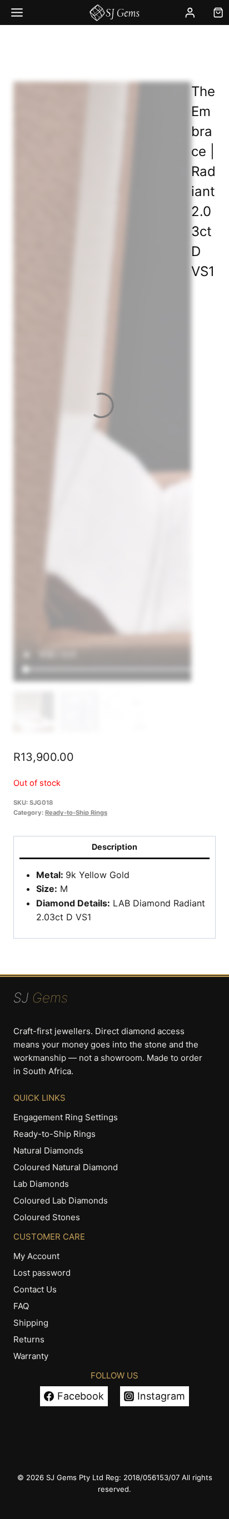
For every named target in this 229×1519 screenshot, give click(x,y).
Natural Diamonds (48, 1150)
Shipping (30, 1322)
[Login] (190, 12)
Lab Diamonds (41, 1184)
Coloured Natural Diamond (65, 1167)
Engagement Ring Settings (65, 1117)
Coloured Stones (46, 1217)
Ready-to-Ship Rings (76, 812)
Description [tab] (114, 846)
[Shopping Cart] (218, 12)
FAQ (21, 1306)
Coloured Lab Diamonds (60, 1200)
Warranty (30, 1356)
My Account (36, 1256)
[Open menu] (17, 12)
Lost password (42, 1272)
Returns (28, 1339)
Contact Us (35, 1289)
